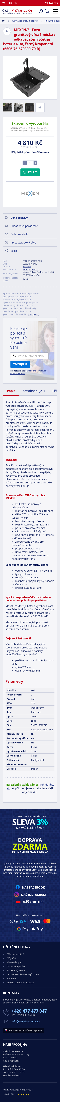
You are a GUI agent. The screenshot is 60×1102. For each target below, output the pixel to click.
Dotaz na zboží (19, 234)
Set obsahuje (34, 391)
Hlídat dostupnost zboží (24, 226)
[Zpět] (7, 31)
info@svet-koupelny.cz (26, 1021)
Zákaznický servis (16, 970)
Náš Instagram (33, 895)
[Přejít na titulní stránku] (17, 11)
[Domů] (4, 2)
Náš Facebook (33, 887)
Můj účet (11, 958)
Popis (11, 391)
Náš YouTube (33, 902)
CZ (10, 2)
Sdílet (14, 251)
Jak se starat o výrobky (23, 242)
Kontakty (11, 978)
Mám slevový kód (16, 954)
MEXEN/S (27, 266)
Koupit (32, 172)
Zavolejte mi (20, 364)
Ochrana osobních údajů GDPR (23, 974)
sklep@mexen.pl (30, 269)
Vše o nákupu (14, 962)
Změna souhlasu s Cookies (21, 982)
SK (15, 2)
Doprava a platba (16, 966)
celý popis (33, 314)
